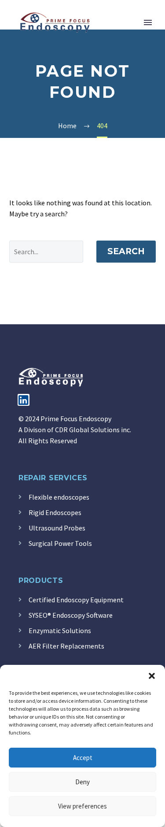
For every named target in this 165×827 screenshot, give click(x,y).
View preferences (82, 806)
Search (126, 251)
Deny (82, 782)
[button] (151, 675)
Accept (82, 757)
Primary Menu (148, 22)
